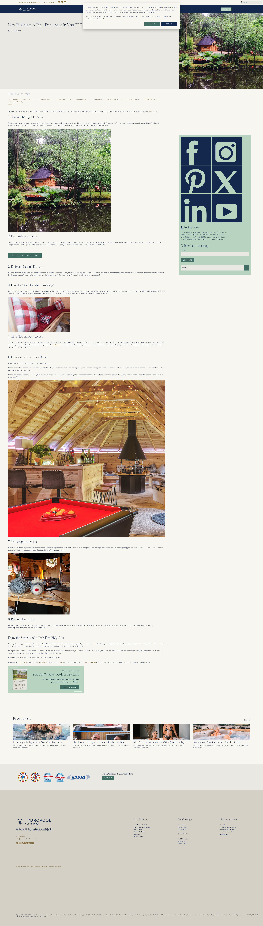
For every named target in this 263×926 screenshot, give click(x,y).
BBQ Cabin (153, 111)
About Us (223, 825)
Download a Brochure (24, 255)
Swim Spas (28, 99)
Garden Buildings (139, 832)
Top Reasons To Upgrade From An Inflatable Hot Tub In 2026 (202, 234)
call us (61, 662)
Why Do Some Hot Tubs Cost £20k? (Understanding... (159, 742)
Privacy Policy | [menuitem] (20, 867)
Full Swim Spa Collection (142, 827)
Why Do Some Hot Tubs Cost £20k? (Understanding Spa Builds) (203, 237)
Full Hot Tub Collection (141, 825)
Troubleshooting (16, 102)
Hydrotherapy (82, 99)
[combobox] (212, 268)
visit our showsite (90, 662)
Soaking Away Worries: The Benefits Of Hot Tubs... (217, 742)
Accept (152, 24)
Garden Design (151, 99)
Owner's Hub (182, 843)
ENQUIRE (226, 9)
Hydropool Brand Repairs (228, 827)
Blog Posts (181, 841)
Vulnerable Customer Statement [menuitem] (51, 867)
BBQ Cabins (133, 99)
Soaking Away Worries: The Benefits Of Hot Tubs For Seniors (202, 239)
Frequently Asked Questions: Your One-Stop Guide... (38, 742)
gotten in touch (23, 662)
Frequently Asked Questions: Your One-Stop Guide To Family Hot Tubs (206, 232)
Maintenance (45, 99)
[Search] (246, 268)
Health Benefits (183, 839)
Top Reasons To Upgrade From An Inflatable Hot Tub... (99, 742)
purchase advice (63, 99)
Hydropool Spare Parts (227, 832)
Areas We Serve (183, 825)
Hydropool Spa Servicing (227, 829)
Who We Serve (182, 827)
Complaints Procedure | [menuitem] (33, 867)
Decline (169, 24)
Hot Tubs (13, 99)
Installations (224, 834)
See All (247, 720)
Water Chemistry (114, 99)
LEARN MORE (107, 778)
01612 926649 (49, 2)
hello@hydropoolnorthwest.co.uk (29, 2)
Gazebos (137, 834)
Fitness (98, 99)
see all (10, 104)
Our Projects (182, 829)
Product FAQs (138, 836)
